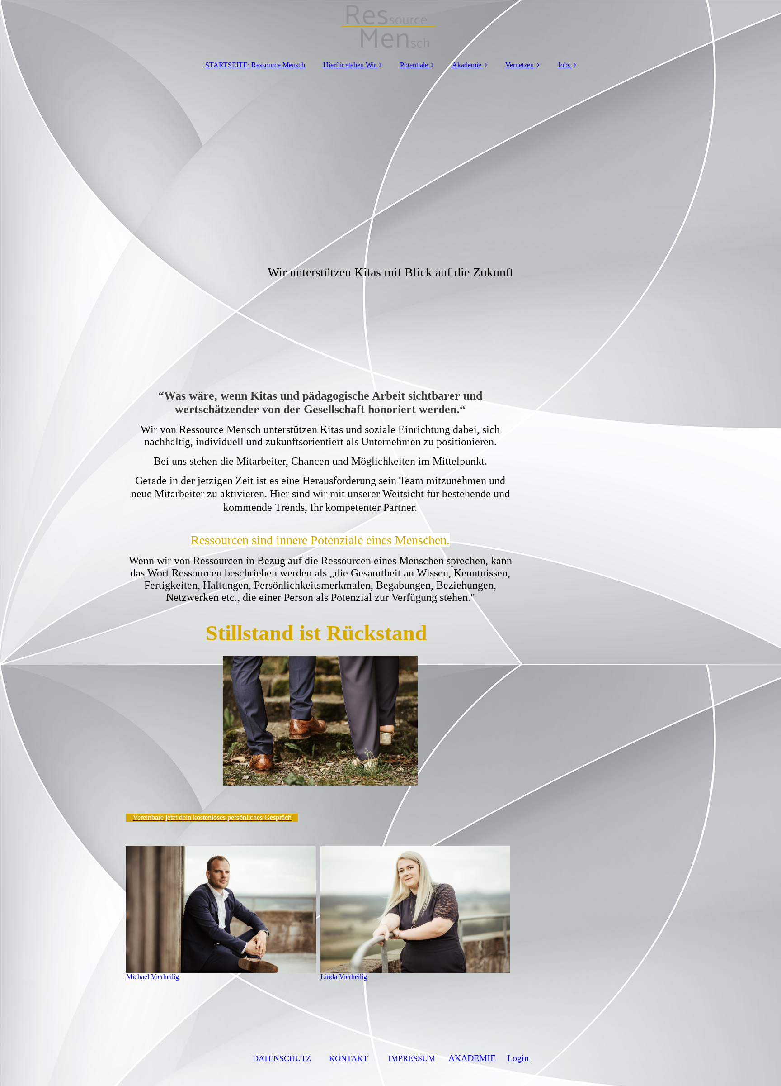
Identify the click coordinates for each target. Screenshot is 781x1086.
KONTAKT (348, 1058)
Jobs (564, 65)
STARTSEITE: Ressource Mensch (255, 65)
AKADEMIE (472, 1058)
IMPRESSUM (411, 1058)
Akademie (466, 65)
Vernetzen (519, 65)
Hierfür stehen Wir (349, 65)
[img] (390, 27)
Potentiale (414, 65)
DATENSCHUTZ (282, 1058)
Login (518, 1058)
